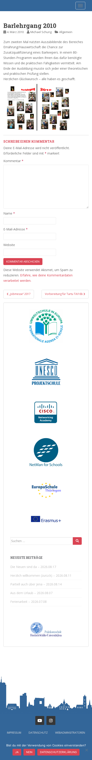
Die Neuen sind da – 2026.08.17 (33, 567)
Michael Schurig (41, 32)
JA (17, 752)
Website (9, 245)
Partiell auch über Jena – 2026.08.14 (36, 584)
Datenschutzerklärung (58, 752)
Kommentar (13, 161)
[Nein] (86, 750)
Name (9, 213)
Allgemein (65, 32)
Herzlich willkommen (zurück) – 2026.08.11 (40, 575)
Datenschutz (38, 733)
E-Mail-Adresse (15, 229)
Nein (29, 752)
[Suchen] (77, 541)
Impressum (14, 733)
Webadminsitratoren (70, 733)
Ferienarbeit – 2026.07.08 (28, 601)
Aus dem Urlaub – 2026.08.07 (31, 593)
